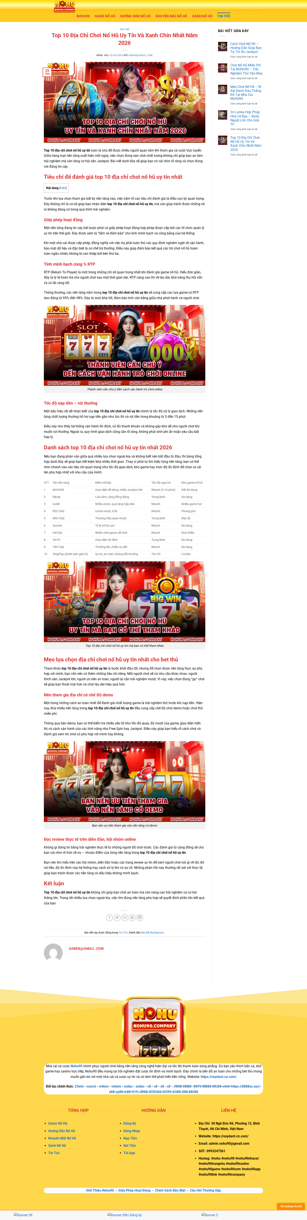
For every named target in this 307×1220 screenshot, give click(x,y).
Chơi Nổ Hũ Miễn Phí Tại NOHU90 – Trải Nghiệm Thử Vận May (246, 69)
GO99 (167, 1092)
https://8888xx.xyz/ (245, 1086)
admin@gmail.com (140, 55)
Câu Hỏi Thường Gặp (205, 1190)
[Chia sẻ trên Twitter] (117, 917)
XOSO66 (155, 1092)
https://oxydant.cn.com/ (219, 1077)
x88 (111, 1092)
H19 (135, 1092)
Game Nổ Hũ (105, 16)
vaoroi (91, 1086)
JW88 (143, 1092)
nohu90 (83, 16)
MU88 (193, 1092)
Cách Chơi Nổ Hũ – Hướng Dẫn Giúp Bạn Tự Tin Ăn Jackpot (246, 48)
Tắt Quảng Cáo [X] (291, 1206)
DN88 (187, 1086)
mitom (104, 1086)
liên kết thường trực (152, 932)
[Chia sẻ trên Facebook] (109, 917)
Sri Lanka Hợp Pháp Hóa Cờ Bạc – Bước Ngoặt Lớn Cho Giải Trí (245, 118)
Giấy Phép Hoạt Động (134, 1190)
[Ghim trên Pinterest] (132, 917)
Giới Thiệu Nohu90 (100, 1190)
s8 (149, 1086)
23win (79, 1086)
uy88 (119, 1092)
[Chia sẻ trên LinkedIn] (139, 917)
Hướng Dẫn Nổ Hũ (135, 16)
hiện (63, 188)
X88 (185, 1092)
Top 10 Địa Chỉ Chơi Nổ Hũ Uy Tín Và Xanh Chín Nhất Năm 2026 (245, 144)
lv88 (127, 1092)
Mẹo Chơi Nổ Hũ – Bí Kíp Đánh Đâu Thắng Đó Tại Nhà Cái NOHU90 (245, 93)
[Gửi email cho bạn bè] (124, 917)
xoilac (128, 1086)
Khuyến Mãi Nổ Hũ (172, 16)
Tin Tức (223, 16)
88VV (197, 1086)
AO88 (176, 1092)
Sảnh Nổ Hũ (202, 16)
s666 (226, 1086)
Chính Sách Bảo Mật (170, 1190)
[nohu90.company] (65, 6)
